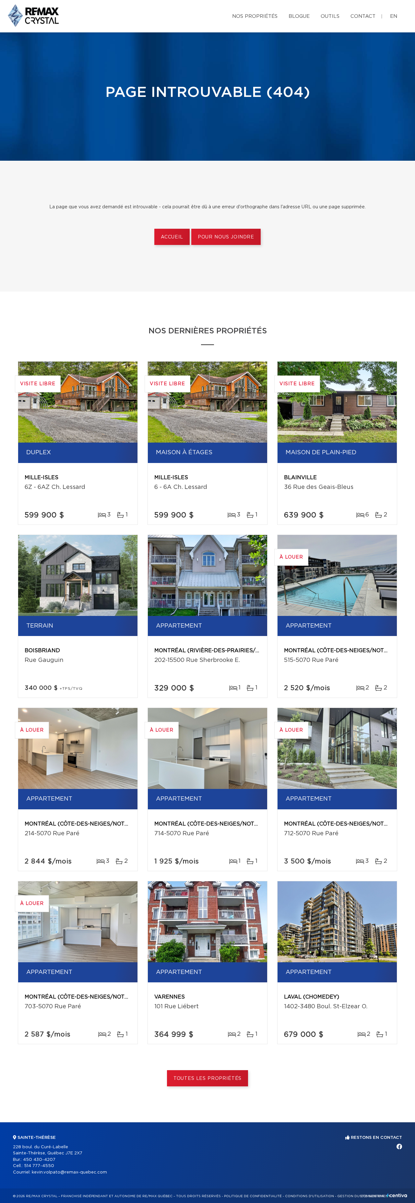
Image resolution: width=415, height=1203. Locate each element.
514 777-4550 (39, 1166)
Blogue (299, 16)
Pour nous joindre (226, 237)
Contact (362, 16)
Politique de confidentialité (253, 1196)
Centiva (396, 1195)
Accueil (172, 237)
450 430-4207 (39, 1160)
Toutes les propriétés (207, 1078)
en (393, 16)
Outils (330, 16)
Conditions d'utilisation (309, 1196)
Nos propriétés (255, 16)
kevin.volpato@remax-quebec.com (69, 1172)
